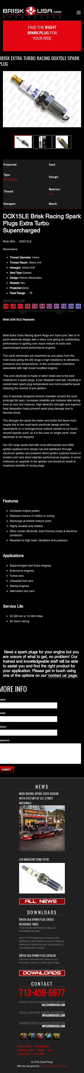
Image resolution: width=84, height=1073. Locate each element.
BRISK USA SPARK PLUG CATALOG (37, 955)
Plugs (41, 1050)
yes (51, 193)
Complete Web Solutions (53, 1066)
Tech (50, 1050)
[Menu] (78, 12)
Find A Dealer (41, 1046)
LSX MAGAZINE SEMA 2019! (34, 859)
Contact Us (23, 1054)
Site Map (39, 1054)
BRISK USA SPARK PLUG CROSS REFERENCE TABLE (36, 921)
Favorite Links (25, 1050)
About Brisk (24, 1046)
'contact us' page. (63, 675)
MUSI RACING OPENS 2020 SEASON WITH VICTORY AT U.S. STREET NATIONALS (38, 798)
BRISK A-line (10, 179)
